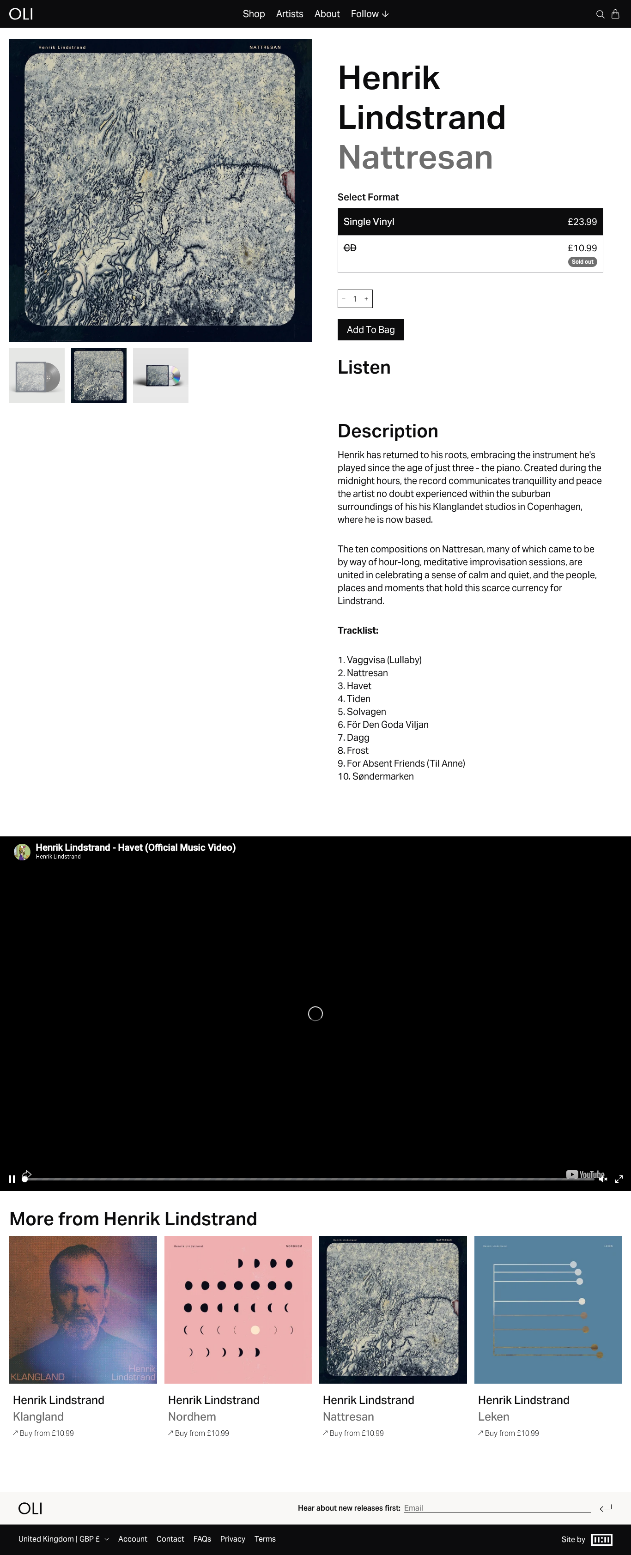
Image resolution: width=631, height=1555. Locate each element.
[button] (615, 13)
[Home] (30, 1508)
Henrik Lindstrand (422, 97)
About (327, 14)
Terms (265, 1539)
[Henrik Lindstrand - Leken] (548, 1310)
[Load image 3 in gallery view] (160, 376)
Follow (365, 14)
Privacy (232, 1539)
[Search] (600, 13)
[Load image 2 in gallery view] (99, 376)
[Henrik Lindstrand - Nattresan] (393, 1310)
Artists (289, 14)
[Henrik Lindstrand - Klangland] (83, 1310)
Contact (170, 1539)
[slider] (308, 1179)
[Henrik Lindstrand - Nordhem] (238, 1310)
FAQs (202, 1539)
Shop (254, 14)
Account (132, 1539)
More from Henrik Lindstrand (133, 1218)
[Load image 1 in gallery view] (37, 376)
